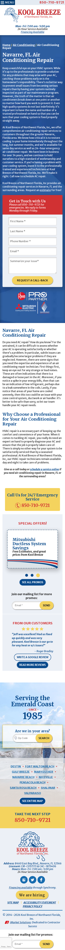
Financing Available (32, 32)
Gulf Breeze (21, 771)
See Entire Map (32, 801)
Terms (9, 946)
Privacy (3, 946)
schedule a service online (44, 469)
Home (6, 45)
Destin (16, 766)
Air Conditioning (24, 45)
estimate (45, 190)
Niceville (46, 777)
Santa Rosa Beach (23, 787)
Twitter (32, 880)
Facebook (41, 880)
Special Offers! (32, 523)
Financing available (20, 887)
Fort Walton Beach (39, 766)
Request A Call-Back (32, 280)
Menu (9, 2)
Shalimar (48, 787)
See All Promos (32, 582)
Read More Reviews (32, 664)
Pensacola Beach (33, 782)
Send (46, 605)
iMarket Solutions (20, 922)
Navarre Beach (23, 777)
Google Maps (24, 880)
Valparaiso (32, 793)
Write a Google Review (32, 657)
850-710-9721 (52, 2)
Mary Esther (43, 771)
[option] (32, 549)
